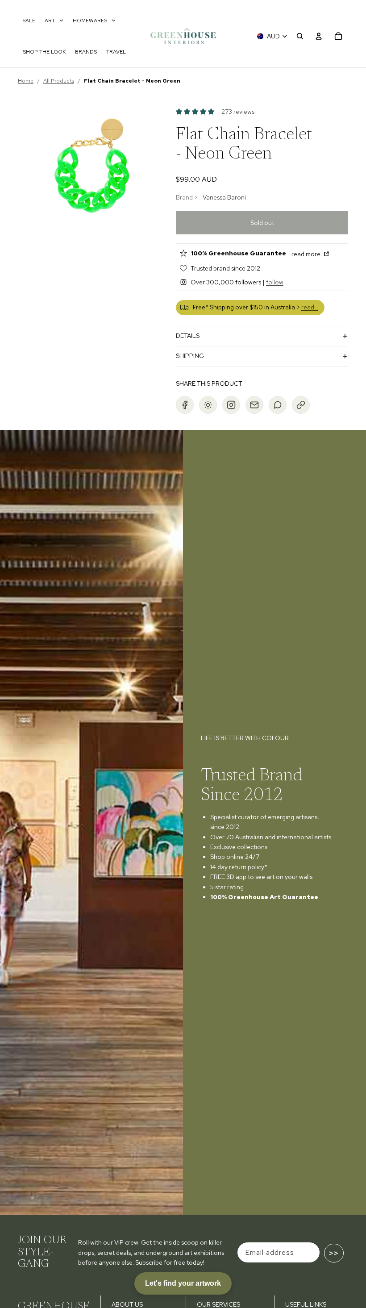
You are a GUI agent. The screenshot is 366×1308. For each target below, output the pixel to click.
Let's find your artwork (183, 1283)
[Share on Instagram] (231, 405)
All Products (58, 80)
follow (274, 282)
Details (188, 336)
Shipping (190, 356)
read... (309, 307)
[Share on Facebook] (185, 405)
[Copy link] (301, 405)
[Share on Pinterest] (208, 405)
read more (306, 254)
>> (334, 1253)
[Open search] (300, 36)
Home (25, 80)
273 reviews (237, 112)
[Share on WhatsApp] (278, 405)
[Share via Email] (254, 405)
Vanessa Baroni (224, 197)
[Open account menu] (319, 36)
